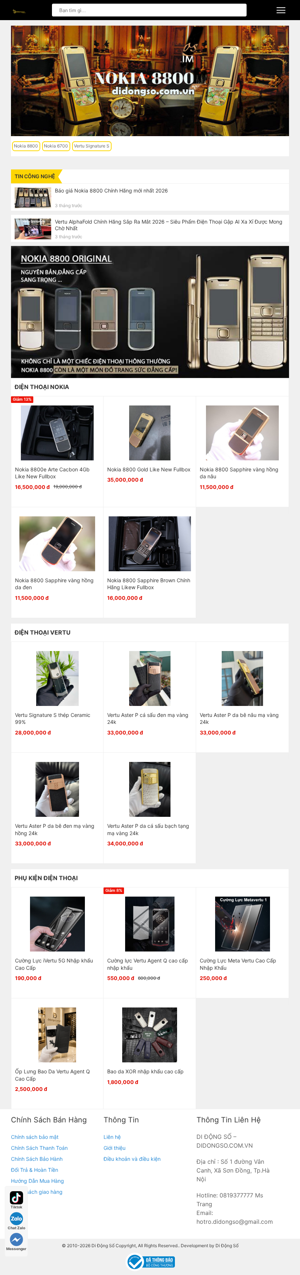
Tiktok (16, 1207)
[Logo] (18, 10)
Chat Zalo (16, 1228)
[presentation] (20, 81)
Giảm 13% (22, 399)
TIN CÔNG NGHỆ (35, 176)
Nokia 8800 (26, 146)
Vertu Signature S (91, 146)
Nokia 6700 (56, 146)
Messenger (16, 1248)
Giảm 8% (113, 890)
